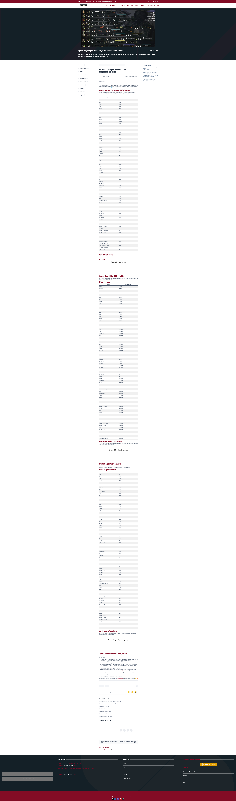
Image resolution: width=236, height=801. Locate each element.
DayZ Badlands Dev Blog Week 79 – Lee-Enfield (68, 773)
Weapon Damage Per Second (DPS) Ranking (150, 67)
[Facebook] (121, 730)
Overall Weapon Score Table (149, 77)
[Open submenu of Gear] (233, 783)
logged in (106, 749)
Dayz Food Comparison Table (105, 711)
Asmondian (101, 686)
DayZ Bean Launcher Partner (191, 759)
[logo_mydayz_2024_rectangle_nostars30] (83, 5)
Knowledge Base (120, 678)
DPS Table (146, 71)
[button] (154, 5)
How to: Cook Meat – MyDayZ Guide (107, 716)
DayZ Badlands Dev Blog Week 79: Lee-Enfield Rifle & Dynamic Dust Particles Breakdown (77, 768)
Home (101, 64)
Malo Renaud (61, 765)
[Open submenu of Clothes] (233, 775)
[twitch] (118, 799)
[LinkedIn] (128, 730)
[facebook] (150, 1)
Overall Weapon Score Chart (149, 79)
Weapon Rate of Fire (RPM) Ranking (150, 72)
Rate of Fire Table (147, 73)
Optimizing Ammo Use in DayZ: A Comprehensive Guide (110, 703)
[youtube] (153, 1)
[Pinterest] (131, 730)
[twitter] (148, 1)
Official (75, 774)
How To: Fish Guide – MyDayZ (105, 713)
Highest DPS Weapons (148, 69)
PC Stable (75, 765)
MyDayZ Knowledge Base (107, 64)
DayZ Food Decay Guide (104, 708)
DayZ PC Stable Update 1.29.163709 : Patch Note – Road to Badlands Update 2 (95, 1)
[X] (124, 730)
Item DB (185, 767)
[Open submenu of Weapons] (233, 779)
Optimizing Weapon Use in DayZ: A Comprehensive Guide (110, 701)
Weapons (115, 64)
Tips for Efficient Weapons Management (151, 80)
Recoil (123, 670)
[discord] (155, 1)
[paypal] (157, 1)
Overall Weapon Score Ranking (149, 76)
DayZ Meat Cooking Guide (105, 706)
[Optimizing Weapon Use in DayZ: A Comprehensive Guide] (118, 10)
